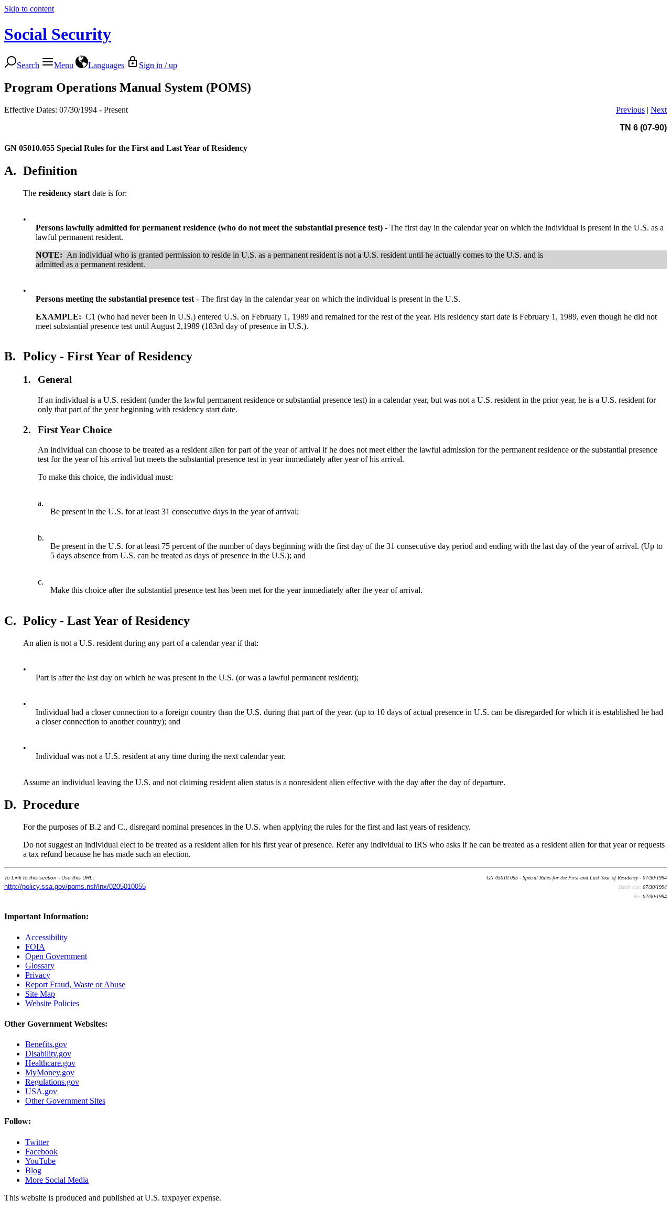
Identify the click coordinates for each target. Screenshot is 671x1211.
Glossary (40, 965)
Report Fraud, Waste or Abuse (75, 984)
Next (659, 109)
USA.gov (41, 1091)
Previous (630, 109)
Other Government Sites (65, 1100)
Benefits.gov (46, 1044)
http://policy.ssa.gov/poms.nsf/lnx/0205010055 (75, 886)
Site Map (40, 993)
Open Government (56, 956)
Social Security (57, 34)
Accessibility (46, 937)
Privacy (37, 975)
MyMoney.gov (49, 1072)
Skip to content (29, 8)
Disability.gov (48, 1053)
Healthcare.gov (50, 1063)
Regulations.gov (52, 1081)
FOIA (35, 946)
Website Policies (52, 1003)
